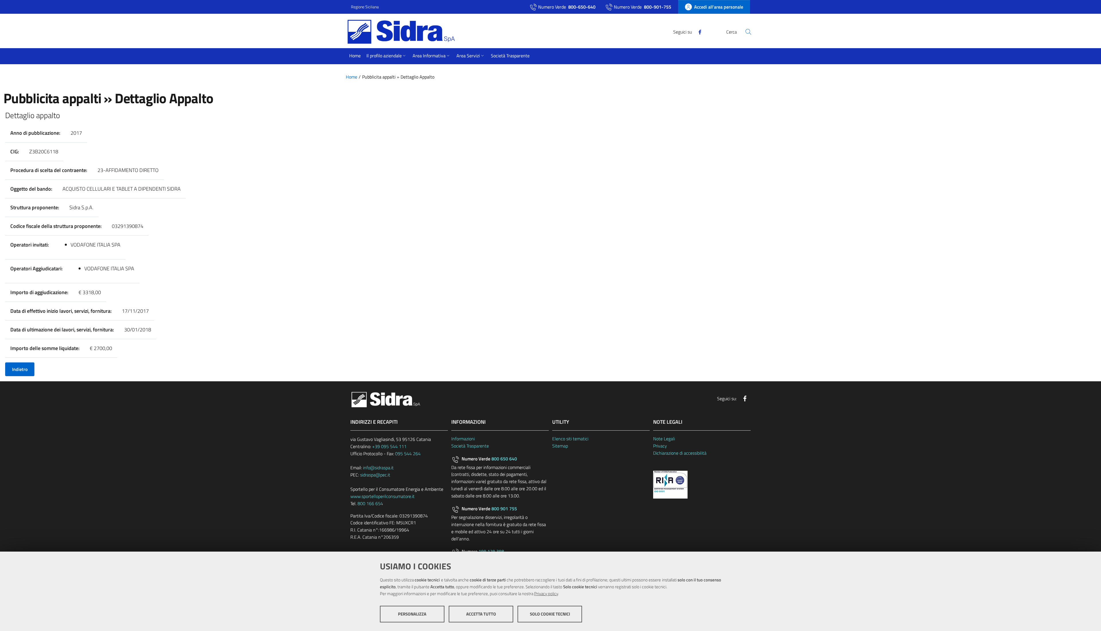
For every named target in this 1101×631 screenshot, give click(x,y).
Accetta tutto (481, 614)
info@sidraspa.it (378, 467)
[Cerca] (748, 32)
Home (351, 76)
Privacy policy (546, 593)
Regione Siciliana (365, 7)
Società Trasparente (470, 445)
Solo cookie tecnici (550, 614)
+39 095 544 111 (389, 446)
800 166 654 (370, 503)
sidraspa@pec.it (375, 474)
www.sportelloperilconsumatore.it (382, 496)
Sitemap (560, 445)
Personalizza (412, 614)
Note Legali (664, 438)
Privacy (660, 445)
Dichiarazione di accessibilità (679, 453)
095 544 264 (408, 453)
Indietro (20, 369)
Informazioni (463, 438)
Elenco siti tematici (570, 438)
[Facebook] (697, 31)
